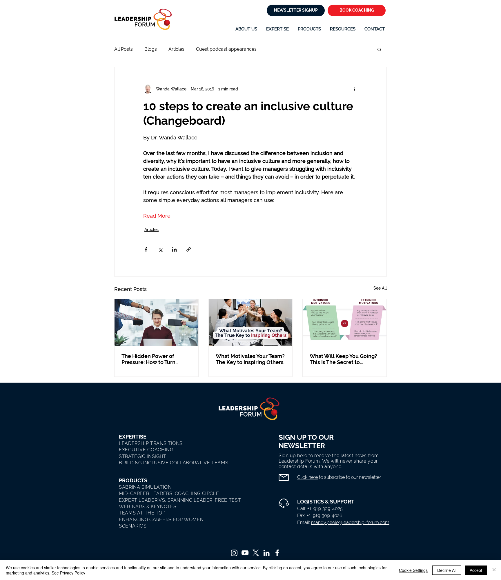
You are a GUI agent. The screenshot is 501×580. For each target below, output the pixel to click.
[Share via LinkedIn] (174, 249)
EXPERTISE (132, 437)
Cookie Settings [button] (413, 570)
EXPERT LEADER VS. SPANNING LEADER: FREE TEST (180, 500)
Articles (176, 49)
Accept (476, 570)
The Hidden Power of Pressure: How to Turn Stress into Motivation (148, 359)
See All (380, 288)
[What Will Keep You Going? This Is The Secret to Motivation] (344, 322)
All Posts (123, 49)
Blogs (150, 49)
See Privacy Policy (68, 573)
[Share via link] (188, 249)
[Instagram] (234, 552)
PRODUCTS (133, 480)
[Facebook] (277, 552)
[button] (277, 29)
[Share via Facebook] (146, 249)
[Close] (494, 570)
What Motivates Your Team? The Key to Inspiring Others (250, 359)
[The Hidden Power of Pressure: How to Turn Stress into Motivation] (156, 322)
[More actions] (354, 89)
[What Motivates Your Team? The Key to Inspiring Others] (251, 322)
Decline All (446, 570)
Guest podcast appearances (226, 49)
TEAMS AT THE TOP (142, 513)
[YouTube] (245, 552)
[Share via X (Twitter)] (160, 249)
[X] (255, 552)
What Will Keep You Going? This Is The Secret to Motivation (343, 359)
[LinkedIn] (266, 552)
